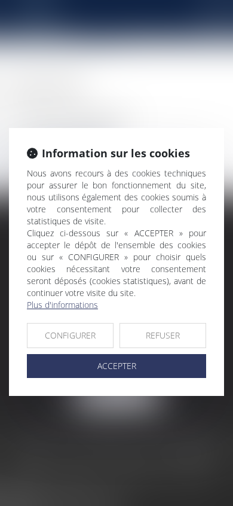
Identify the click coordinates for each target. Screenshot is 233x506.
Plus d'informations (62, 304)
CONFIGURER (70, 335)
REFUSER (163, 335)
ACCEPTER (116, 365)
